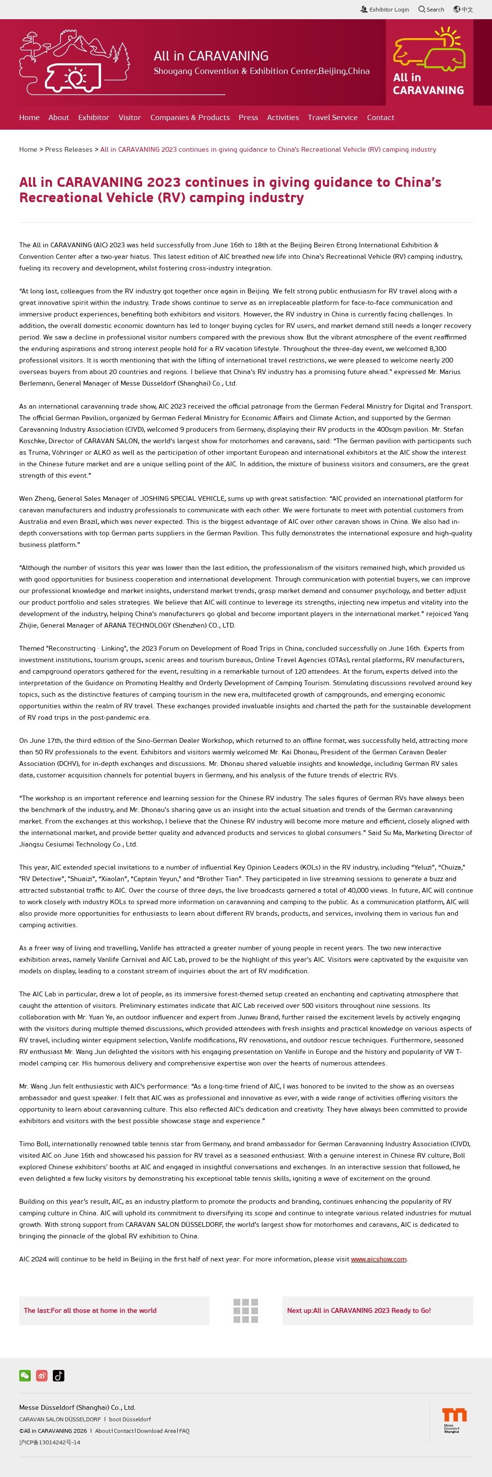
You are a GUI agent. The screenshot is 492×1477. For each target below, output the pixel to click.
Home (29, 117)
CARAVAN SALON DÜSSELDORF (60, 1419)
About (59, 117)
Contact (380, 117)
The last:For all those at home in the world (90, 1311)
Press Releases (69, 149)
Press (248, 117)
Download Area (156, 1431)
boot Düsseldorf (130, 1419)
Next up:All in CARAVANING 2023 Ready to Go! (359, 1311)
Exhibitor (94, 117)
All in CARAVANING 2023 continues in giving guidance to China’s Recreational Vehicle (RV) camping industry (268, 149)
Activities (283, 117)
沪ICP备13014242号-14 (49, 1442)
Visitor (130, 117)
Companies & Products (190, 117)
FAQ (184, 1431)
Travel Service (333, 117)
